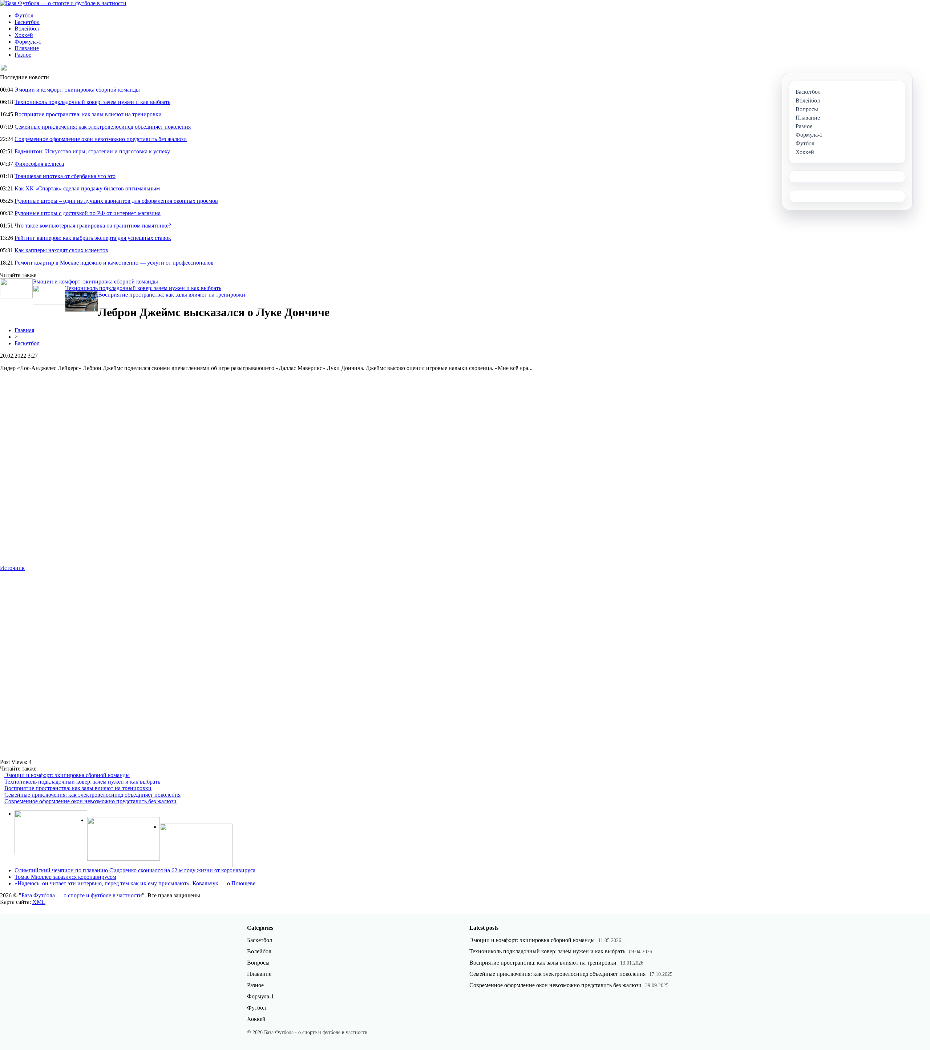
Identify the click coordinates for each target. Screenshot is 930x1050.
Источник (12, 568)
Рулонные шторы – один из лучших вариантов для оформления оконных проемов (116, 201)
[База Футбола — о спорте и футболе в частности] (63, 3)
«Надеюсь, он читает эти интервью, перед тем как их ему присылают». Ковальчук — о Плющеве (135, 883)
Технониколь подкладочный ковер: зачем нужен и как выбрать (92, 102)
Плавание (27, 48)
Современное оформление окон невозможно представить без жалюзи (101, 139)
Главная (24, 330)
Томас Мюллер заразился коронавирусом (65, 877)
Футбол (24, 15)
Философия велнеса (39, 164)
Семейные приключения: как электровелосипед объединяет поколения (103, 127)
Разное (23, 55)
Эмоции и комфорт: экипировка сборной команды (77, 90)
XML (38, 902)
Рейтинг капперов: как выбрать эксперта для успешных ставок (93, 238)
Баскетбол (27, 22)
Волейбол (27, 28)
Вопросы (258, 963)
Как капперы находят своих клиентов (61, 250)
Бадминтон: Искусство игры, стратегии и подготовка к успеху (92, 151)
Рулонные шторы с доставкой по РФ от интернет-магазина (88, 213)
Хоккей (24, 35)
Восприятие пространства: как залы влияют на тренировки (88, 114)
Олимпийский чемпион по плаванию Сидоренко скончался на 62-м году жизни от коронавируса (135, 870)
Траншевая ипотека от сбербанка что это (65, 176)
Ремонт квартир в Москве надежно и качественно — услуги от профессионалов (114, 263)
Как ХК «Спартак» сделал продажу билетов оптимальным (87, 188)
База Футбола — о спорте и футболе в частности (81, 895)
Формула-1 (28, 42)
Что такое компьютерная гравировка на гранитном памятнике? (93, 225)
